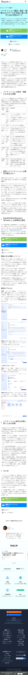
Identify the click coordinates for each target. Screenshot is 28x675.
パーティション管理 (21, 635)
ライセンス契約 (15, 670)
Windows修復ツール (7, 633)
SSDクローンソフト (7, 643)
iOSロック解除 (21, 645)
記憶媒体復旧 (21, 632)
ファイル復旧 (21, 633)
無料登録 (14, 620)
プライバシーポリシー (9, 670)
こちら (22, 623)
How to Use (21, 630)
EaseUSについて (7, 651)
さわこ (5, 50)
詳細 (15, 673)
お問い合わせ (20, 670)
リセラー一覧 (7, 657)
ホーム (2, 8)
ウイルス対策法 (7, 637)
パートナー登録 (7, 655)
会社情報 (7, 653)
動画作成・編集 (21, 641)
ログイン (19, 622)
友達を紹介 (7, 662)
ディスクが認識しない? (7, 635)
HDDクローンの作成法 (7, 641)
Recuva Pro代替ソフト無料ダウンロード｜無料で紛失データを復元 (12, 554)
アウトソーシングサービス (7, 661)
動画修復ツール (7, 639)
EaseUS (6, 2)
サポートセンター (7, 659)
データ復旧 (9, 8)
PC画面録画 (20, 643)
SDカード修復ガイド (7, 632)
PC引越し (21, 639)
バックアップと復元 (21, 637)
